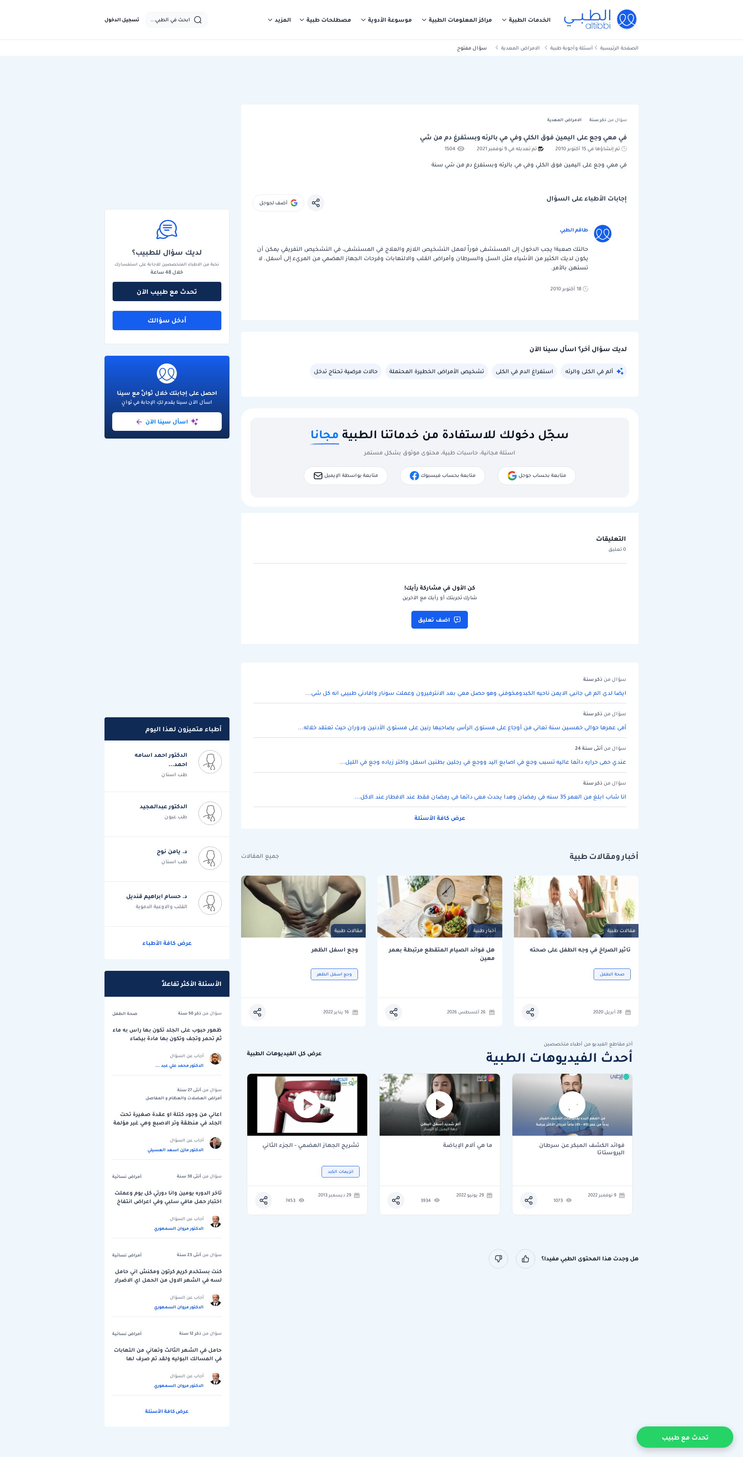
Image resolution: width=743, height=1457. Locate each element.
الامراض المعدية (520, 47)
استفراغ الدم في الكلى (524, 371)
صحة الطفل (124, 1013)
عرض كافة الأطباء (167, 943)
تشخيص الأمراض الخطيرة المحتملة (436, 371)
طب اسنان (174, 774)
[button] (526, 19)
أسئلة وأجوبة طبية (571, 47)
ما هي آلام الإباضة (467, 1146)
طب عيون (175, 816)
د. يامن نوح (172, 851)
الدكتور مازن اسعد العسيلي (175, 1149)
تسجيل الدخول (121, 20)
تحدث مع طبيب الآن (167, 291)
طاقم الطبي (574, 230)
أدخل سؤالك (167, 320)
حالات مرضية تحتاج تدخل (346, 371)
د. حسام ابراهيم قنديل (156, 896)
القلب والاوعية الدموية (161, 906)
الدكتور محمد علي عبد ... (179, 1065)
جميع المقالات (260, 856)
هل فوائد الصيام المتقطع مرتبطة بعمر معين (442, 954)
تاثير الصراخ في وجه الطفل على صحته (580, 949)
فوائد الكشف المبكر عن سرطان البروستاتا (582, 1149)
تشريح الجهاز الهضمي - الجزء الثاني (311, 1146)
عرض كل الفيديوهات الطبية (284, 1053)
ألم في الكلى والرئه (589, 371)
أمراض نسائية (127, 1176)
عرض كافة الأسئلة (439, 818)
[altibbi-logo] (601, 19)
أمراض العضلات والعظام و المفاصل (184, 1097)
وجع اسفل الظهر (335, 949)
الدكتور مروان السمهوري (179, 1228)
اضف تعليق (434, 619)
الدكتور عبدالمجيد (163, 806)
